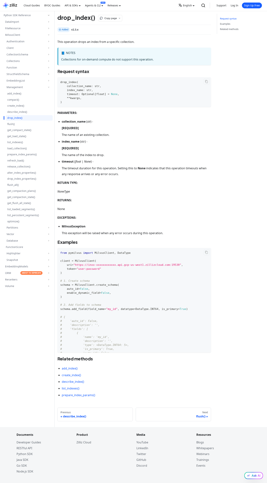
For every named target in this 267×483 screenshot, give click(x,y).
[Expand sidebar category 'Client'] (48, 47)
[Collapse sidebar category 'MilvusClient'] (48, 34)
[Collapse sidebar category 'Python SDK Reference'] (49, 15)
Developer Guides (29, 442)
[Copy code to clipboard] (207, 82)
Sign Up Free (252, 5)
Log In (234, 5)
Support (221, 5)
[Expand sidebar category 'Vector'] (48, 234)
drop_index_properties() (21, 178)
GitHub (141, 460)
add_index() (14, 93)
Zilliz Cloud (83, 442)
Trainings (202, 460)
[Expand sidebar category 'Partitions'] (48, 227)
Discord (141, 466)
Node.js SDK (25, 471)
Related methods (229, 29)
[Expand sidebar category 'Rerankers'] (48, 279)
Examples (225, 23)
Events (200, 466)
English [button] (187, 5)
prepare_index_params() (22, 154)
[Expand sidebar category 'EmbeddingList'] (48, 80)
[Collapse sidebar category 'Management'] (48, 87)
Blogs (200, 442)
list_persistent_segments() (23, 215)
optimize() (13, 221)
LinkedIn (142, 448)
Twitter (141, 454)
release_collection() (18, 166)
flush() (11, 124)
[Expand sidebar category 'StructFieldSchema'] (48, 74)
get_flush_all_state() (19, 203)
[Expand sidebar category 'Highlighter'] (48, 253)
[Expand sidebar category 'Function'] (48, 67)
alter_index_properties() (21, 172)
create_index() (15, 105)
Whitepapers (205, 448)
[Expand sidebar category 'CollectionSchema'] (48, 54)
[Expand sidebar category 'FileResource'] (48, 28)
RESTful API (24, 448)
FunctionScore (14, 247)
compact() (13, 99)
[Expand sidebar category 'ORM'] (48, 272)
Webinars (202, 454)
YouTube (142, 442)
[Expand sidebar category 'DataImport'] (48, 21)
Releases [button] (113, 5)
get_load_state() (16, 136)
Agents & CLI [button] (93, 5)
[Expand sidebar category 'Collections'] (48, 60)
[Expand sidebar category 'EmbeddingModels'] (48, 266)
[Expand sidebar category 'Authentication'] (48, 41)
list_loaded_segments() (21, 209)
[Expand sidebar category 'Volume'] (48, 286)
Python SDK (25, 454)
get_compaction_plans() (21, 191)
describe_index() (17, 112)
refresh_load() (15, 160)
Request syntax (228, 18)
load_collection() (17, 148)
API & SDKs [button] (71, 5)
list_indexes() (15, 142)
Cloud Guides (32, 5)
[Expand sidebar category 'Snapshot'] (48, 259)
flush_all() (13, 185)
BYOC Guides (52, 5)
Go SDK (22, 466)
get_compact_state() (19, 130)
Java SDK (22, 460)
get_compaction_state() (21, 197)
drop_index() (14, 118)
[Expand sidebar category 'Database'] (48, 240)
